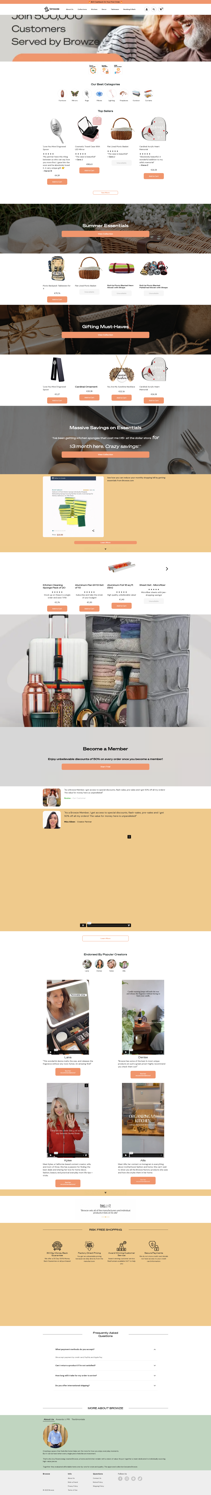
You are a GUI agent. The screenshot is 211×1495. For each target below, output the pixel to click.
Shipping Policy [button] (98, 1486)
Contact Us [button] (97, 1478)
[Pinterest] (133, 1478)
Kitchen (94, 9)
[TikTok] (140, 1478)
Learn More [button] (105, 542)
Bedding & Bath (129, 9)
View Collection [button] (105, 234)
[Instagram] (127, 1478)
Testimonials (78, 1419)
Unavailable (121, 163)
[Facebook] (120, 1478)
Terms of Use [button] (72, 1490)
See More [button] (105, 193)
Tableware (115, 9)
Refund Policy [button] (98, 1482)
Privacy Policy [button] (73, 1486)
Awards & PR (63, 1419)
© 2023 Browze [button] (48, 1490)
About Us (69, 9)
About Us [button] (71, 1478)
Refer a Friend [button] (73, 1482)
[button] (57, 129)
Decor (104, 9)
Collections (82, 9)
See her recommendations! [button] (67, 1072)
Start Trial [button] (105, 766)
